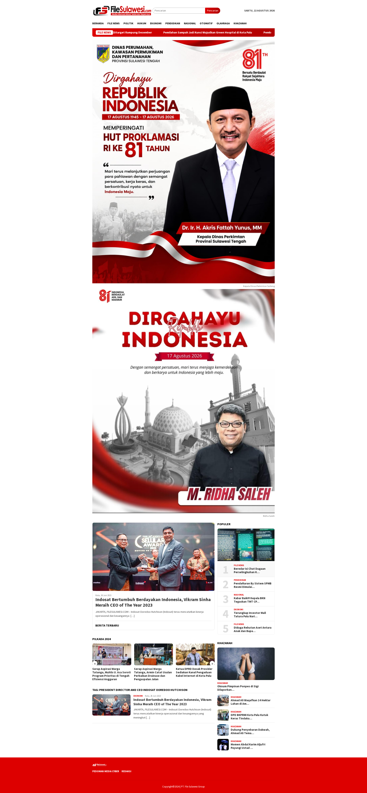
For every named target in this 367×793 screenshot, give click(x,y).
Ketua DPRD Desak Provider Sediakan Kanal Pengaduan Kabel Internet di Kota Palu (194, 672)
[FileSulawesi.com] (122, 10)
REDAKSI (126, 771)
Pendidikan (240, 580)
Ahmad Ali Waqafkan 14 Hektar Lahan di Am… (250, 702)
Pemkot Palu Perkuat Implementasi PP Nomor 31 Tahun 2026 (260, 32)
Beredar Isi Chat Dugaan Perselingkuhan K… (250, 570)
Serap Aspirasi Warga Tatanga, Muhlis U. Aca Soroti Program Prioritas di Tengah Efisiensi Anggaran (111, 674)
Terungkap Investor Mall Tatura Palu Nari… (250, 614)
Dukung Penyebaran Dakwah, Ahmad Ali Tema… (250, 731)
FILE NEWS (239, 565)
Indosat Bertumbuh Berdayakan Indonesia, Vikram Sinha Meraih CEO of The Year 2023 (153, 602)
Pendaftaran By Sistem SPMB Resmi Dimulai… (252, 585)
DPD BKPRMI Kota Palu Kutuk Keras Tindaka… (249, 716)
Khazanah (222, 683)
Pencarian (212, 10)
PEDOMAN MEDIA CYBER (105, 771)
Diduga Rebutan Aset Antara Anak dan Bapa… (252, 629)
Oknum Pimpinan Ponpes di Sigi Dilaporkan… (238, 688)
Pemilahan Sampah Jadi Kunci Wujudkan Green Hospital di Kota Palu (164, 32)
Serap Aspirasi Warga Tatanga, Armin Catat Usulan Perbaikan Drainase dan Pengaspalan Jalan (153, 674)
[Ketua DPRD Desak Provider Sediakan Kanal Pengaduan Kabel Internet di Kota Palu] (195, 654)
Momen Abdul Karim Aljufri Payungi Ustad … (248, 746)
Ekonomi (138, 696)
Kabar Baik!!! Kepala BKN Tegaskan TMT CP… (249, 599)
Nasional (239, 594)
